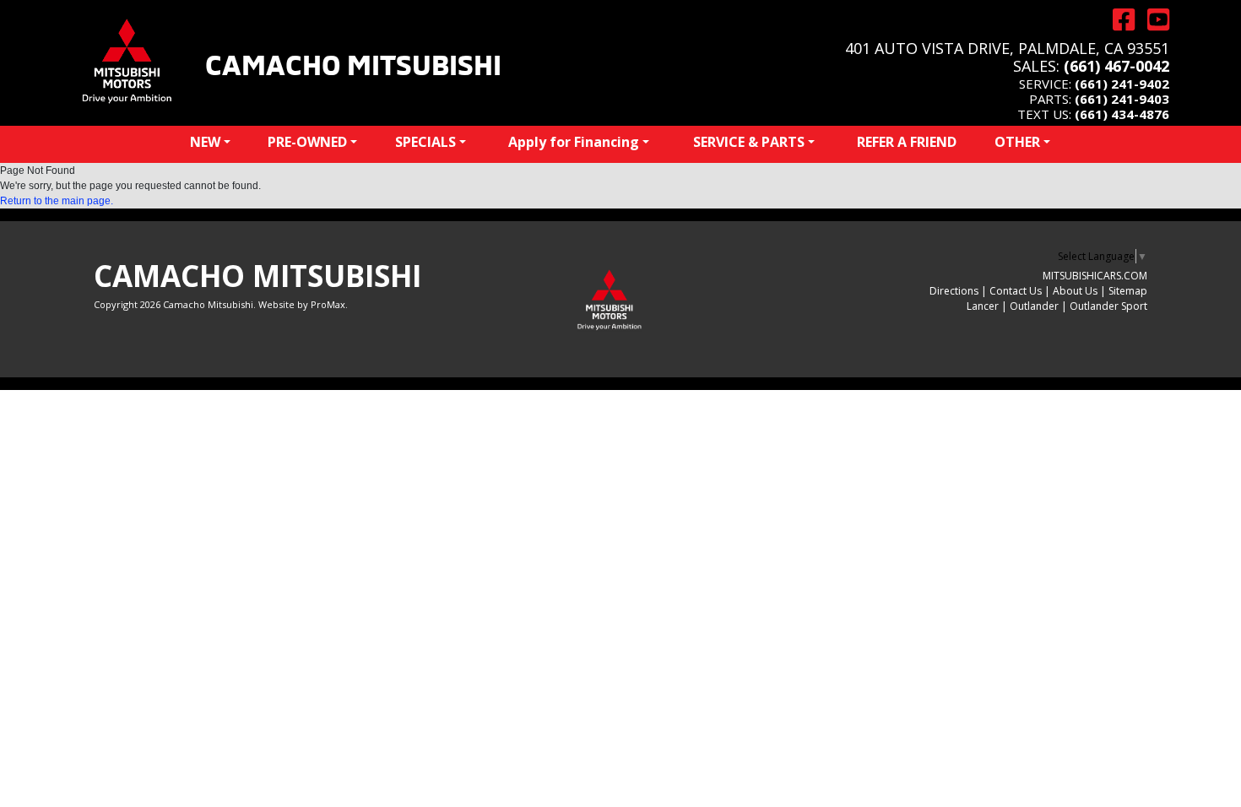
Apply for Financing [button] (573, 142)
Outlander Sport (1108, 306)
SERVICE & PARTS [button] (749, 142)
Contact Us (1015, 291)
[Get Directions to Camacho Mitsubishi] (1117, 20)
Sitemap (1127, 291)
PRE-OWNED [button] (307, 142)
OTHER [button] (1017, 142)
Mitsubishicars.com (1095, 275)
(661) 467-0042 (1116, 66)
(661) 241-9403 (1122, 98)
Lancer (983, 306)
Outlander (1034, 306)
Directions (953, 291)
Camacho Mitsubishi (353, 62)
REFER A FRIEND (906, 142)
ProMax (328, 304)
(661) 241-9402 (1122, 83)
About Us (1075, 291)
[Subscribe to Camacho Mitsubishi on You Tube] (1152, 20)
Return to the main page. (56, 201)
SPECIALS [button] (425, 142)
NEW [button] (205, 142)
